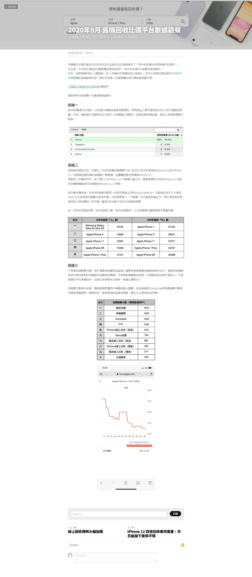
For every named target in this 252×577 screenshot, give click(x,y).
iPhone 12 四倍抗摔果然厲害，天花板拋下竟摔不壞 (154, 533)
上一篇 (73, 527)
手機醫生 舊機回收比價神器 (84, 86)
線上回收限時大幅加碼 (85, 531)
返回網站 (12, 6)
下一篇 (130, 527)
